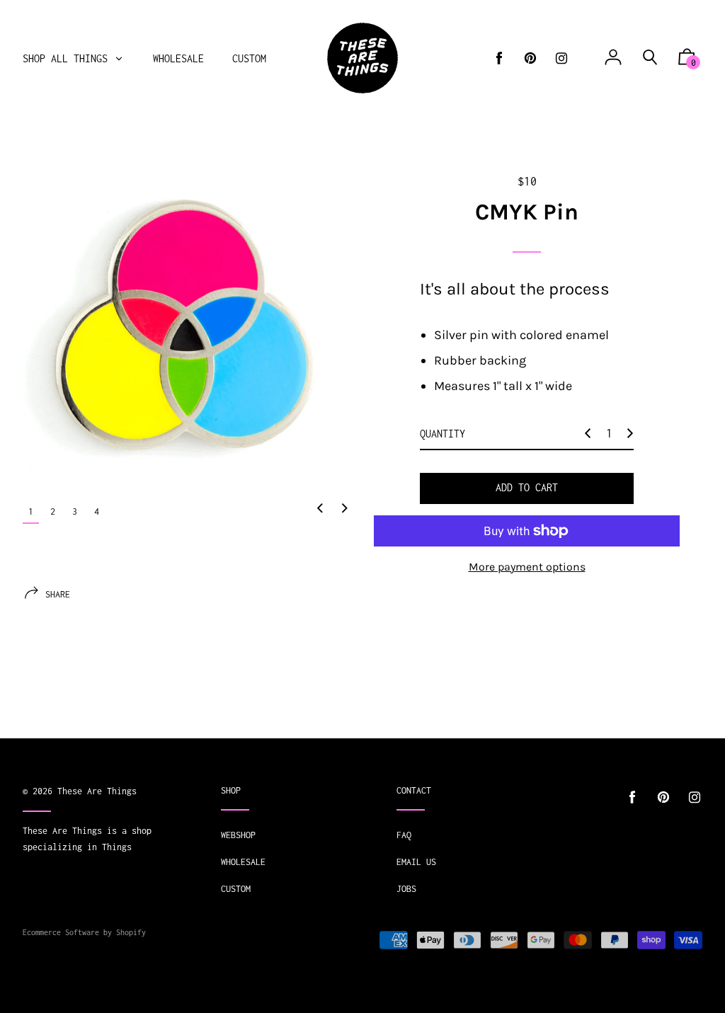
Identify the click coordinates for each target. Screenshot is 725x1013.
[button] (320, 509)
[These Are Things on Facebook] (499, 58)
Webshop (238, 835)
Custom (236, 888)
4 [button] (96, 511)
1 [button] (30, 511)
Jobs (406, 888)
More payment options (527, 566)
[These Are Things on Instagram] (561, 58)
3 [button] (74, 511)
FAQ (403, 835)
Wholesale (243, 862)
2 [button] (52, 511)
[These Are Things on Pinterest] (530, 58)
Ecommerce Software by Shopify (84, 932)
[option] (187, 325)
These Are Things (97, 791)
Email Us (416, 862)
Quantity (442, 434)
